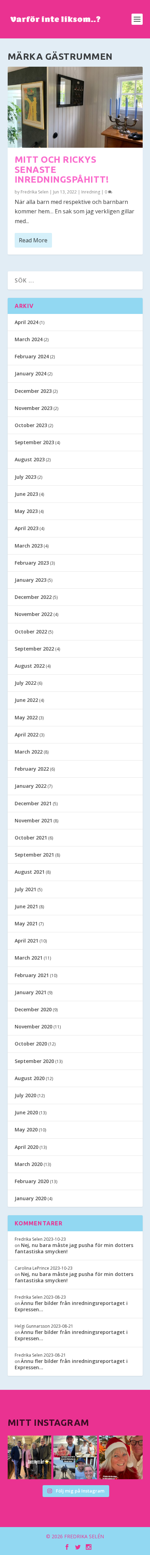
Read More (33, 240)
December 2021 (33, 803)
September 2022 (34, 648)
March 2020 (29, 1164)
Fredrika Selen (34, 192)
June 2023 (26, 494)
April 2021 (26, 940)
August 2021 (30, 871)
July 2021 (25, 889)
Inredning (90, 192)
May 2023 (26, 511)
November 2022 (33, 614)
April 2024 (26, 322)
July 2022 (25, 683)
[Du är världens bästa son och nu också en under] (75, 1457)
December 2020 (33, 1009)
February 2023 (32, 562)
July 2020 (25, 1095)
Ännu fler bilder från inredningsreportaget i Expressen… (71, 1306)
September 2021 (34, 854)
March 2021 (29, 957)
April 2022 (26, 734)
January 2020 (30, 1198)
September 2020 (34, 1061)
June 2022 (26, 700)
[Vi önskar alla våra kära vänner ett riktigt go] (29, 1457)
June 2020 (26, 1112)
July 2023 (25, 477)
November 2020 (33, 1026)
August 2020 (30, 1078)
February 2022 (32, 768)
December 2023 (33, 391)
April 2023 (26, 528)
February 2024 (32, 356)
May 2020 (26, 1129)
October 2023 (31, 425)
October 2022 (31, 631)
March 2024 (29, 339)
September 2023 (34, 442)
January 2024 (30, 373)
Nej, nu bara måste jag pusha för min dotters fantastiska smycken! (74, 1248)
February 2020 (32, 1181)
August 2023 (30, 459)
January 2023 (30, 580)
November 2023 (33, 408)
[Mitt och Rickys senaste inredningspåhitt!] (75, 107)
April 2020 (26, 1147)
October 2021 (31, 837)
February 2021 (32, 975)
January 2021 (30, 992)
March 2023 (29, 545)
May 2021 (26, 923)
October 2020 (31, 1043)
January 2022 (30, 786)
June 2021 (26, 906)
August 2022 (30, 665)
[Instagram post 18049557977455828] (121, 1457)
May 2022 (26, 717)
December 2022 (33, 597)
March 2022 (29, 751)
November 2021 (33, 820)
